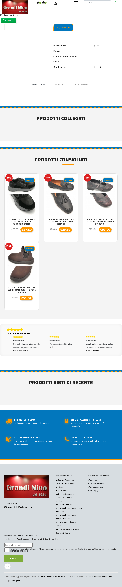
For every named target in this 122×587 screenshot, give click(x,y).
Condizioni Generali (64, 497)
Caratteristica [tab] (82, 84)
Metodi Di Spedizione (65, 494)
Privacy (41, 549)
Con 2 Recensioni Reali (18, 333)
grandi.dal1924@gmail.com (20, 507)
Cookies (59, 501)
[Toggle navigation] (76, 3)
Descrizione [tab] (38, 84)
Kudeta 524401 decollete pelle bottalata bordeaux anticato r (100, 221)
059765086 (12, 503)
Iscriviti (13, 558)
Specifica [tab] (60, 84)
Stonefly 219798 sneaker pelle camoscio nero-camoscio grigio (22, 221)
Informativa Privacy (64, 504)
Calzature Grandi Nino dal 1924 (51, 577)
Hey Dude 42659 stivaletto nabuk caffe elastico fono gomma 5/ (22, 290)
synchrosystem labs (103, 577)
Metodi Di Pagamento (65, 480)
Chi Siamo (60, 487)
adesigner (16, 580)
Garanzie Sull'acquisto (65, 483)
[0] (38, 3)
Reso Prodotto (62, 490)
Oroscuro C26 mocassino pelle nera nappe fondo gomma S (61, 221)
